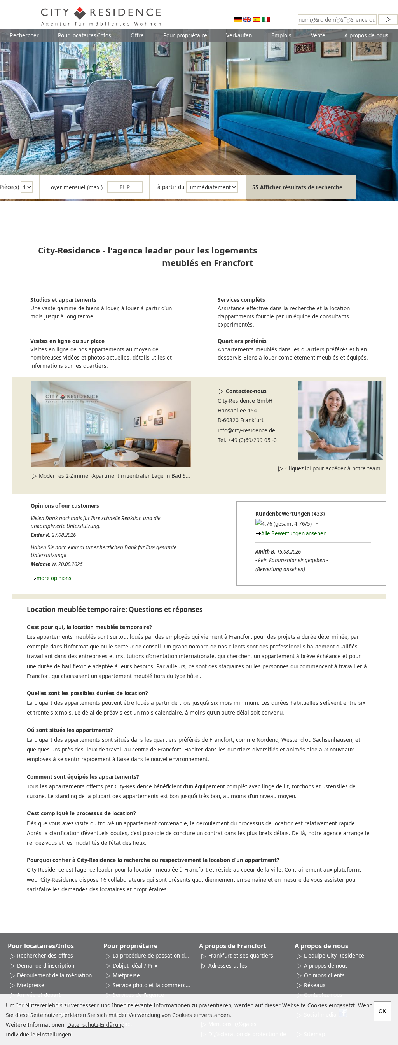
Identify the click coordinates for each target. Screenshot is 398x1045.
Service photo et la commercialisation (152, 985)
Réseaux (314, 985)
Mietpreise (30, 985)
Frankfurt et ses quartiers (240, 955)
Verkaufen (239, 35)
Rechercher (24, 35)
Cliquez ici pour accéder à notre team (333, 468)
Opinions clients (324, 975)
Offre (137, 35)
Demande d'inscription (45, 965)
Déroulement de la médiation (54, 975)
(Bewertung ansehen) (280, 569)
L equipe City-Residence (334, 955)
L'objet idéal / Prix (135, 965)
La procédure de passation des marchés (152, 955)
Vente (318, 35)
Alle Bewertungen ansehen (293, 533)
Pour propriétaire (185, 35)
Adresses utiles (227, 965)
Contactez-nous (246, 391)
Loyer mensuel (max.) (75, 187)
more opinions (54, 578)
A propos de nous (366, 35)
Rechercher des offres (45, 955)
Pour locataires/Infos (84, 35)
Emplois (281, 35)
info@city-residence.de (246, 430)
